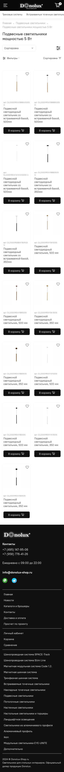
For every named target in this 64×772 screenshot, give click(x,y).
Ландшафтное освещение (19, 719)
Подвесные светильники (30, 23)
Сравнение (10, 645)
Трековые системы (12, 14)
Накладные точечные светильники (24, 689)
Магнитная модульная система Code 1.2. (28, 666)
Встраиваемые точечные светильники (26, 684)
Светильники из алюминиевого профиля (28, 725)
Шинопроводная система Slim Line (25, 660)
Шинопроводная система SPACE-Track (27, 654)
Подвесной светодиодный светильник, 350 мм (46, 319)
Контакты (9, 612)
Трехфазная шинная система (21, 678)
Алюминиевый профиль (18, 731)
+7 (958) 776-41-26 (15, 554)
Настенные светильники (18, 707)
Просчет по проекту (16, 623)
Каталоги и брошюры (16, 606)
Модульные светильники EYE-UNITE (25, 743)
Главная (6, 23)
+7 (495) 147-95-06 (15, 549)
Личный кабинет (13, 633)
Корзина (9, 639)
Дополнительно (13, 749)
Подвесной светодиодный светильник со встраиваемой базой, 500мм (16, 115)
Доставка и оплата (15, 618)
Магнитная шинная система (20, 672)
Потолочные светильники (19, 701)
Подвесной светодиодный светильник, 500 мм (46, 249)
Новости (9, 600)
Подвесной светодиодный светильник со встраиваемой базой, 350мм (47, 185)
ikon (6, 737)
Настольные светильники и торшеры (26, 713)
